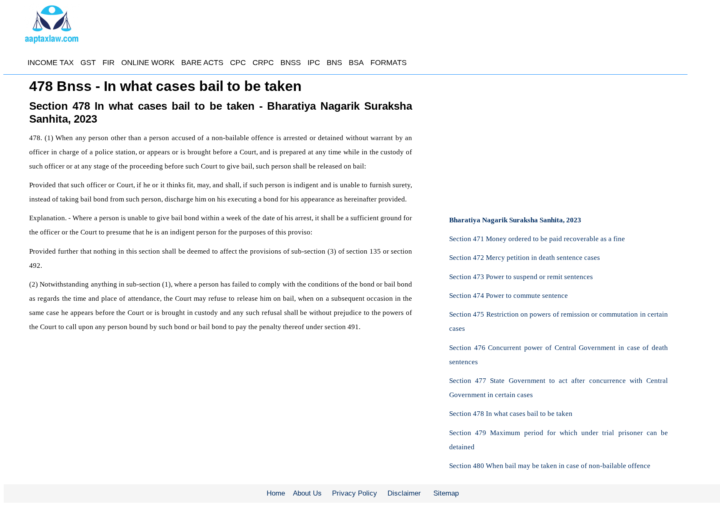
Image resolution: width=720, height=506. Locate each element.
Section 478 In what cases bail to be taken (510, 414)
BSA (356, 62)
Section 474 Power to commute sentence (508, 296)
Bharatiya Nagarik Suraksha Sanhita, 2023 (515, 220)
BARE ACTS (202, 62)
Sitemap (446, 493)
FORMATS (388, 62)
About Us (307, 493)
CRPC (263, 62)
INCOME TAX (51, 62)
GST (88, 62)
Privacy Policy (354, 493)
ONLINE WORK (148, 62)
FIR (108, 62)
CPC (238, 62)
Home (276, 493)
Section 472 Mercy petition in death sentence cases (524, 258)
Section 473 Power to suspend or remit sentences (521, 277)
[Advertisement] (559, 139)
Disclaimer (404, 493)
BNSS (290, 62)
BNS (334, 62)
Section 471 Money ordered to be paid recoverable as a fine (537, 239)
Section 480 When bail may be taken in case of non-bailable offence (549, 466)
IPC (314, 62)
